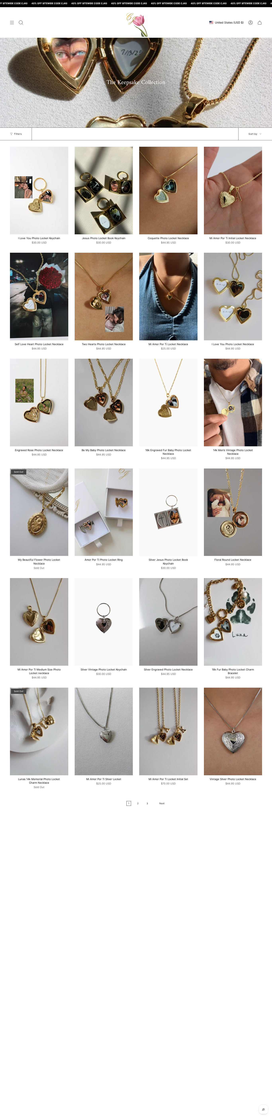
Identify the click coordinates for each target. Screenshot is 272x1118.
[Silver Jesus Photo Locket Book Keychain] (168, 512)
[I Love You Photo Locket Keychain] (39, 190)
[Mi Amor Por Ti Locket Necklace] (168, 296)
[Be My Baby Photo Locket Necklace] (104, 402)
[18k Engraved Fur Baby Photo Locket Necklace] (168, 402)
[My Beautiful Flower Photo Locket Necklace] (39, 512)
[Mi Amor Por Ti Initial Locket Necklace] (233, 190)
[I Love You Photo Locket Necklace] (233, 296)
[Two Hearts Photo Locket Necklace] (104, 296)
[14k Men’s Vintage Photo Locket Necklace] (233, 402)
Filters (18, 133)
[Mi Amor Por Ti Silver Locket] (104, 731)
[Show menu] (12, 22)
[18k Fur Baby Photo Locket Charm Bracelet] (233, 622)
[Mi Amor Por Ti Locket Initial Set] (168, 731)
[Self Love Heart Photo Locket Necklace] (39, 296)
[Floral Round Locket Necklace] (233, 512)
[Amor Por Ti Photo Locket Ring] (104, 512)
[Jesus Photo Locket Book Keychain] (104, 190)
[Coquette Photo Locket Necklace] (168, 190)
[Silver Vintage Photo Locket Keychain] (104, 622)
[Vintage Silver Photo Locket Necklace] (233, 731)
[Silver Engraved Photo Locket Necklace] (168, 622)
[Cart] (259, 22)
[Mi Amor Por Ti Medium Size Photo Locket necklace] (39, 622)
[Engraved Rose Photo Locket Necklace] (39, 402)
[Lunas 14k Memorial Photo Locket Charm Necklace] (39, 731)
